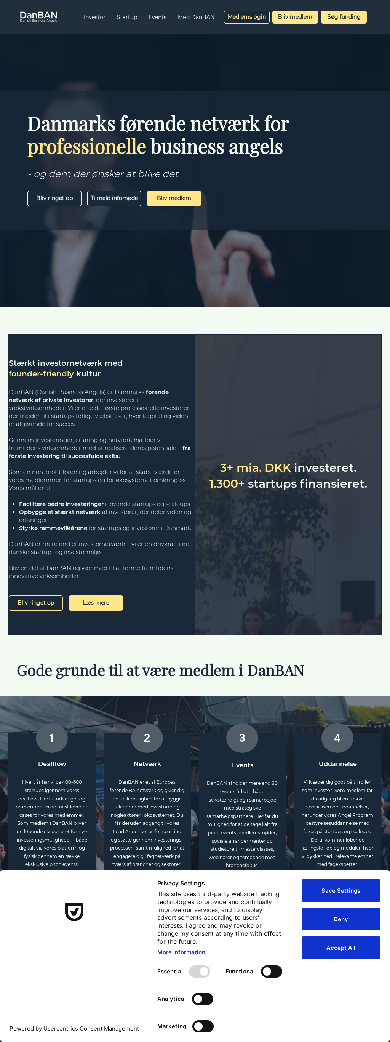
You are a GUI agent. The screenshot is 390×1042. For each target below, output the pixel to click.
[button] (94, 17)
